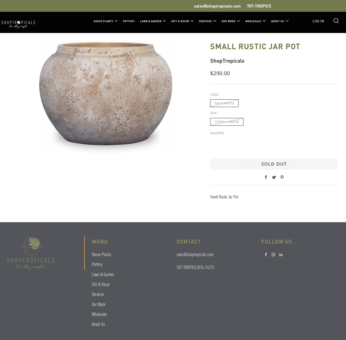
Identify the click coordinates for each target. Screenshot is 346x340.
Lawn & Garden (150, 21)
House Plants (103, 21)
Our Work (229, 21)
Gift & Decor (180, 21)
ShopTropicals (227, 60)
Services (205, 21)
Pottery (129, 21)
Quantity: (217, 133)
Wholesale (253, 21)
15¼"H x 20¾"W (227, 121)
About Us (277, 21)
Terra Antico (224, 103)
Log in (318, 21)
